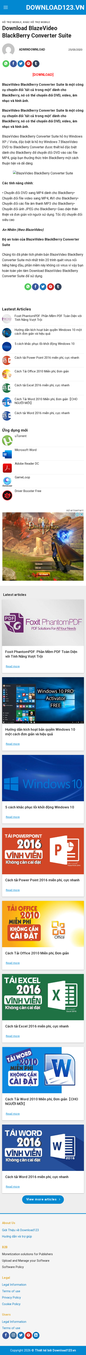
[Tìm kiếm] (81, 7)
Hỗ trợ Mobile (12, 22)
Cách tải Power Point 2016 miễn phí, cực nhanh (47, 358)
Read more (13, 666)
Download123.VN (43, 7)
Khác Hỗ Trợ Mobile (36, 22)
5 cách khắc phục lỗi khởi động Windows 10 (45, 344)
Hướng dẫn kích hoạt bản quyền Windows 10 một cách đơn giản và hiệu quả (48, 332)
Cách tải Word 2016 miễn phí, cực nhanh (42, 413)
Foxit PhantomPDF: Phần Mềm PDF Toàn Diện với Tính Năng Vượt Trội (48, 318)
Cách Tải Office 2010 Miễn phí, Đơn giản (42, 371)
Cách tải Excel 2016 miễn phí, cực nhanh (42, 385)
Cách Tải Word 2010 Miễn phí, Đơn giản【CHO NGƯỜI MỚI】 (46, 401)
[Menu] (5, 7)
